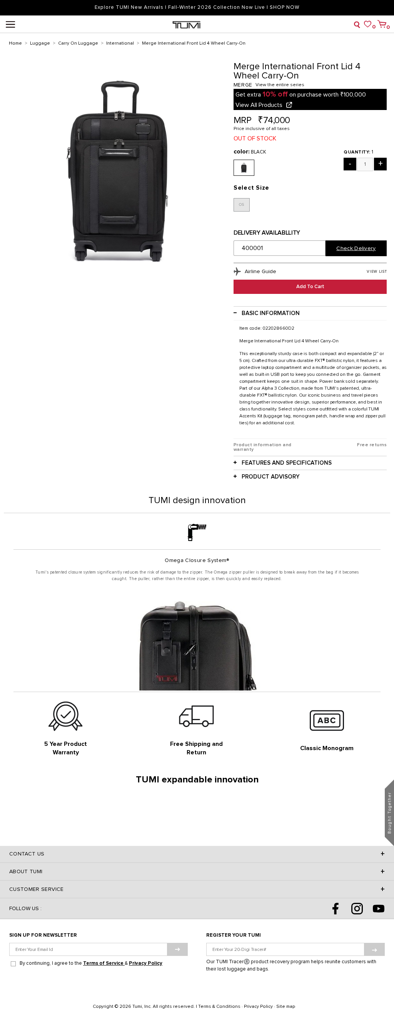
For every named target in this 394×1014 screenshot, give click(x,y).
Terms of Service (104, 963)
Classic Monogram (327, 748)
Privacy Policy (145, 963)
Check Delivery (356, 248)
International (120, 43)
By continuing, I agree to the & (91, 963)
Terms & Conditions (219, 1006)
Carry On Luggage (78, 43)
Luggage (40, 43)
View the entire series (279, 85)
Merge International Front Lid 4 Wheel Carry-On (193, 43)
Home (15, 43)
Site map (285, 1006)
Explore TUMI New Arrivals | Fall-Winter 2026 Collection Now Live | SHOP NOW (197, 7)
